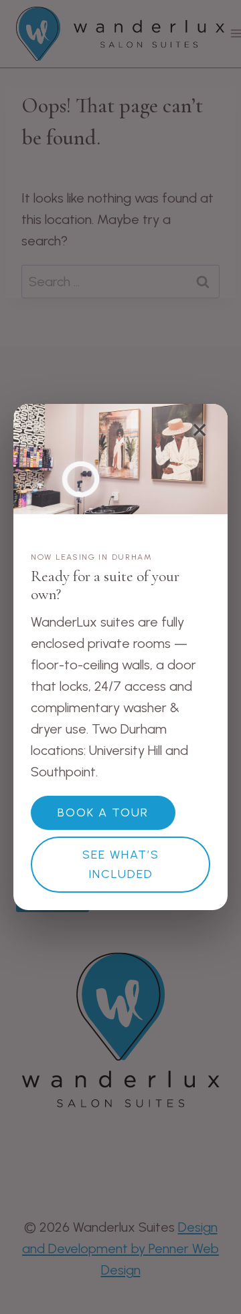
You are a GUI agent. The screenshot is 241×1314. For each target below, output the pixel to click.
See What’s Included (120, 864)
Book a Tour (103, 812)
